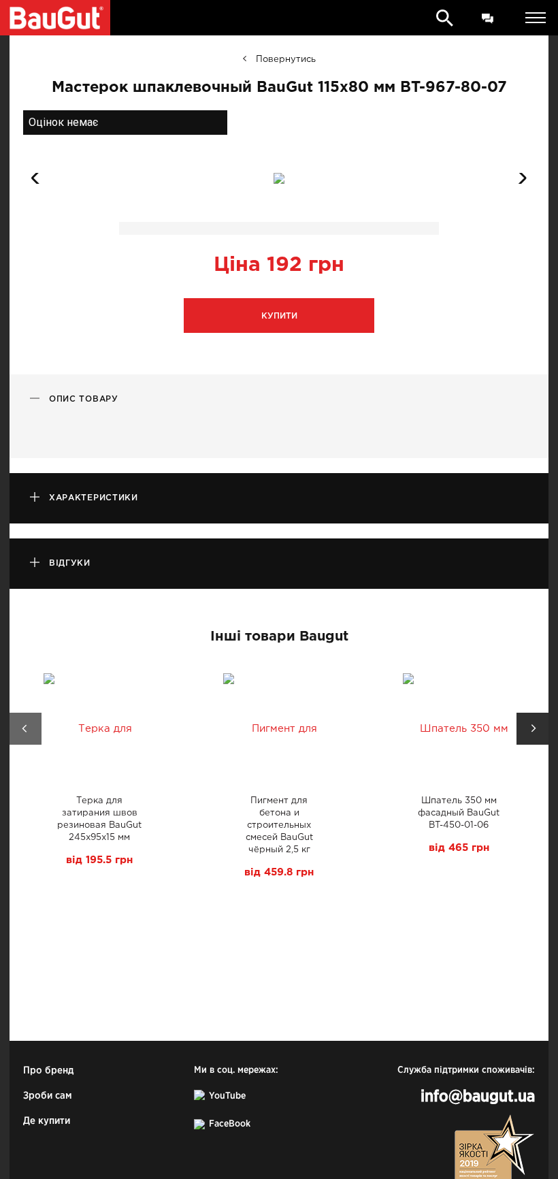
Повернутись (286, 59)
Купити (279, 316)
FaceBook (229, 1124)
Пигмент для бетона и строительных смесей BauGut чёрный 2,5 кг (279, 825)
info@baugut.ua (478, 1097)
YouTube (227, 1096)
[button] (519, 178)
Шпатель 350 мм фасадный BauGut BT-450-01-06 (458, 813)
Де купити (46, 1120)
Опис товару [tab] (83, 399)
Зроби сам (47, 1095)
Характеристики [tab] (93, 498)
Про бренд (48, 1070)
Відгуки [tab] (70, 563)
